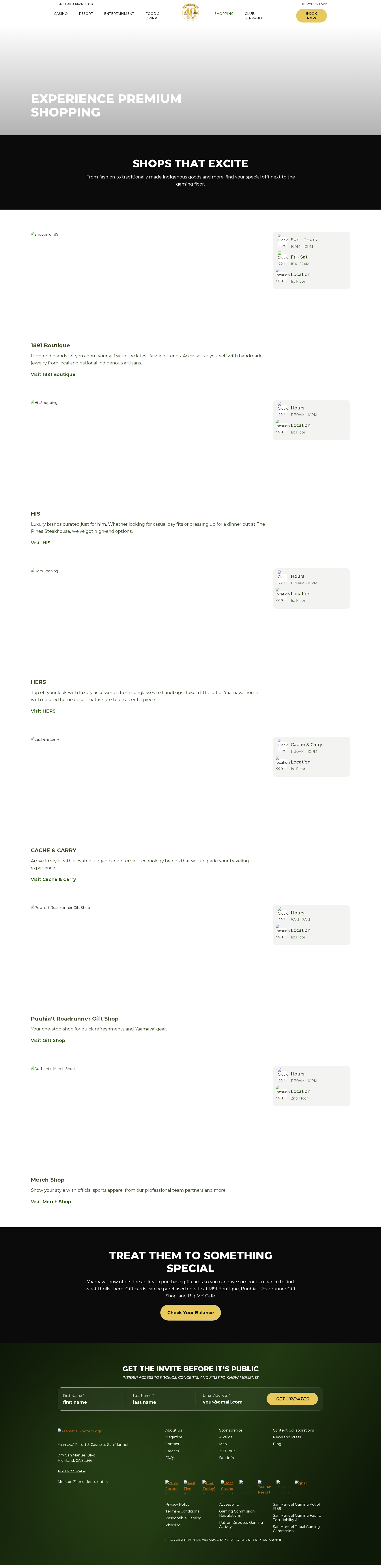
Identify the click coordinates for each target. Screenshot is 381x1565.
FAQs (169, 1458)
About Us (173, 1430)
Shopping (224, 13)
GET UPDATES (292, 1399)
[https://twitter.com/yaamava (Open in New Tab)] (196, 1468)
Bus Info (226, 1458)
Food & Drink (152, 15)
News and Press (287, 1437)
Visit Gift (48, 1040)
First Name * (73, 1396)
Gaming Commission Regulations (237, 1513)
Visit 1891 (53, 374)
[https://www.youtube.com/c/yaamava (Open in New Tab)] (208, 1468)
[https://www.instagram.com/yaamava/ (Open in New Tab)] (176, 1468)
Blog (277, 1444)
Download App (314, 4)
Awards (225, 1437)
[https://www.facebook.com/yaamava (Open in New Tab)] (167, 1468)
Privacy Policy (177, 1504)
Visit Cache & (53, 879)
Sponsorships (230, 1430)
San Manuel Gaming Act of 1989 (296, 1506)
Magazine (173, 1437)
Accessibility (229, 1504)
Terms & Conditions (182, 1511)
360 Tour (227, 1451)
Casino (61, 13)
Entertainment (119, 13)
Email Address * (216, 1395)
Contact (172, 1444)
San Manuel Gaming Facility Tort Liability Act (297, 1517)
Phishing (173, 1525)
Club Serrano (253, 15)
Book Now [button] (311, 15)
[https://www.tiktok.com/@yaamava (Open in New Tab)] (218, 1468)
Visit (40, 542)
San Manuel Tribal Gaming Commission (296, 1529)
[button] (282, 15)
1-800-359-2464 (71, 1471)
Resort (86, 13)
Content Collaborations (293, 1430)
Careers (172, 1451)
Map (223, 1444)
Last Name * (143, 1396)
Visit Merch (51, 1201)
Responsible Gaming (183, 1518)
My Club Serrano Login (74, 4)
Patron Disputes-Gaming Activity (241, 1524)
